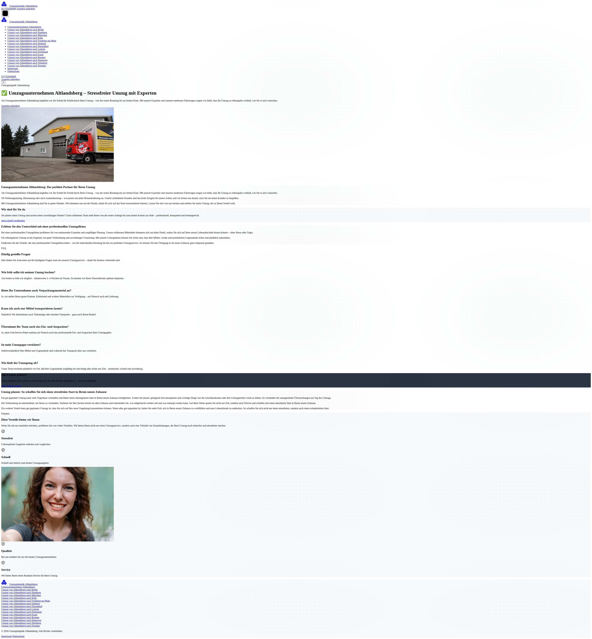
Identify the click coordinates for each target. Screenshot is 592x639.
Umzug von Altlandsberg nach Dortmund (27, 52)
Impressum (12, 68)
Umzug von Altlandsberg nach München (27, 35)
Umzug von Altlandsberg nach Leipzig (26, 49)
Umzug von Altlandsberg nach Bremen (26, 57)
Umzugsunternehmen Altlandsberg (24, 27)
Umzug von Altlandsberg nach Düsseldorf (27, 46)
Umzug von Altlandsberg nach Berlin (25, 29)
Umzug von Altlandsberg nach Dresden (26, 65)
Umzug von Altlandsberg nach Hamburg (27, 32)
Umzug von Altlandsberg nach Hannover (27, 60)
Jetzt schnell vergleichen (13, 220)
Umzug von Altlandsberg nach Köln (25, 38)
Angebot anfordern (25, 8)
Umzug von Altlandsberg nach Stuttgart (26, 43)
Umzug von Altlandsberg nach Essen (25, 54)
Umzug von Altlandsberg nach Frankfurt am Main (31, 40)
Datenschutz (13, 71)
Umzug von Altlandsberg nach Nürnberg (27, 63)
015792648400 (8, 8)
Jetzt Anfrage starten (11, 386)
